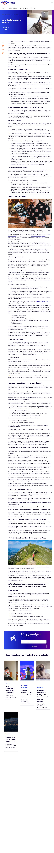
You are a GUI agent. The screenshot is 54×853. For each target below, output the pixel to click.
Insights (4, 8)
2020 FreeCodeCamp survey (38, 236)
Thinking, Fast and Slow (42, 301)
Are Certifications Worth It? (27, 8)
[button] (51, 3)
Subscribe (34, 646)
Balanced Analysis (13, 8)
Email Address (24, 639)
